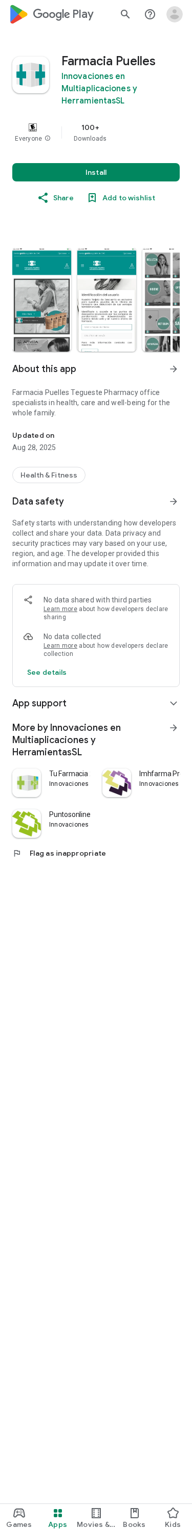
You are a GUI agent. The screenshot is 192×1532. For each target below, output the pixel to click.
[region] (96, 132)
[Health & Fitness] (49, 475)
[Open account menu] (174, 14)
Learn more (60, 609)
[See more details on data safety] (47, 672)
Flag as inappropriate (59, 853)
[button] (48, 138)
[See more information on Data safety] (173, 501)
